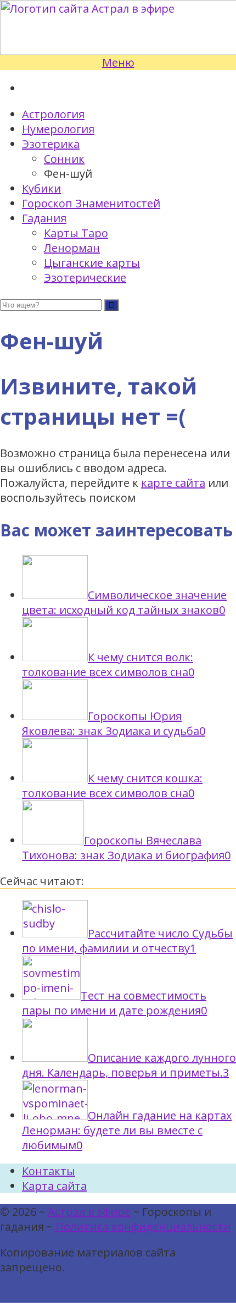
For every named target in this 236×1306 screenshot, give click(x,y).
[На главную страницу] (118, 27)
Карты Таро (76, 233)
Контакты (48, 1171)
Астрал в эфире (89, 1211)
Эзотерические (85, 277)
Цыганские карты (92, 262)
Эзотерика (51, 143)
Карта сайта (54, 1185)
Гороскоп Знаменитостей (91, 203)
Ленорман (72, 247)
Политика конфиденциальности (143, 1226)
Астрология (53, 114)
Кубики (41, 188)
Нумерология (58, 129)
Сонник (64, 158)
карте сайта (173, 482)
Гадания (44, 218)
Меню (118, 62)
